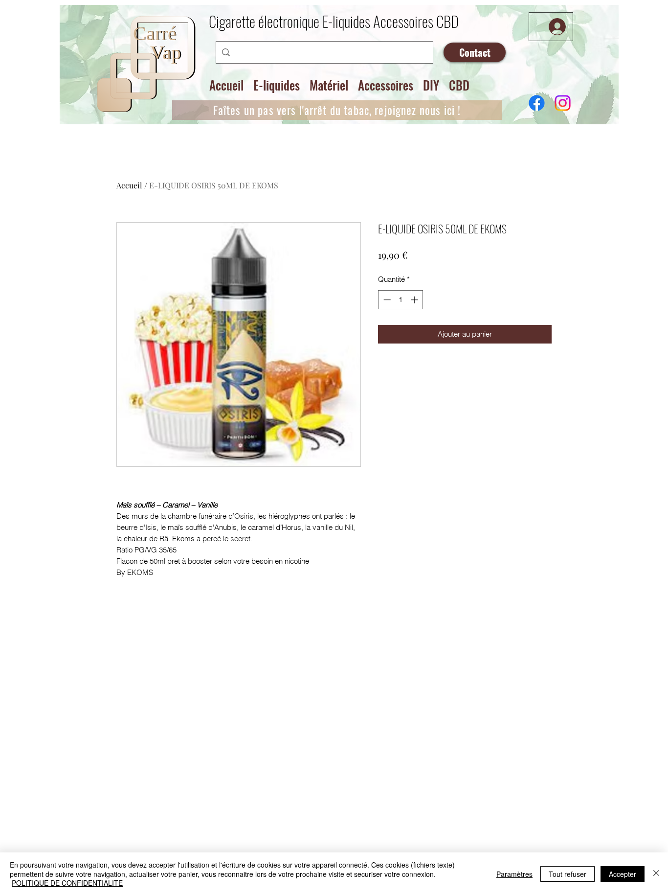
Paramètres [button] (514, 874)
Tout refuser (567, 874)
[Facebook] (536, 103)
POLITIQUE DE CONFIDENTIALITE (67, 883)
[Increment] (415, 300)
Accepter (622, 874)
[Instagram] (562, 103)
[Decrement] (386, 300)
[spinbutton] (401, 300)
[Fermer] (656, 873)
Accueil (129, 185)
